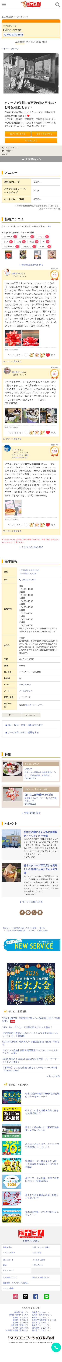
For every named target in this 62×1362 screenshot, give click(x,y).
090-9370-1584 (15, 34)
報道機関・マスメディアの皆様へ (16, 1283)
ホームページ (25, 685)
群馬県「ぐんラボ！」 (21, 1323)
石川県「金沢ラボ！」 (21, 1328)
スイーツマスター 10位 (20, 455)
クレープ (15, 49)
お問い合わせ (37, 1265)
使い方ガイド (8, 1260)
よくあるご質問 (38, 1260)
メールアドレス (26, 691)
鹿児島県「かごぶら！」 (41, 1328)
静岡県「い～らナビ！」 (41, 1325)
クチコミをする (45, 134)
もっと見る (54, 1076)
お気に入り (32, 141)
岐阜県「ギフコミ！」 (21, 1320)
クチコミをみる (19, 134)
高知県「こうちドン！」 (41, 1330)
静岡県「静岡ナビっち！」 (19, 1315)
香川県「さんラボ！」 (40, 1323)
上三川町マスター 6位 (20, 457)
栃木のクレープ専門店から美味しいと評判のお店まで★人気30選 (40, 869)
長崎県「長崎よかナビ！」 (42, 1315)
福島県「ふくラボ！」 (21, 1317)
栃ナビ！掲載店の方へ (41, 1277)
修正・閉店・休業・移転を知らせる (25, 725)
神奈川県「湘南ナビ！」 (20, 1325)
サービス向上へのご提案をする (23, 732)
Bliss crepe (12, 30)
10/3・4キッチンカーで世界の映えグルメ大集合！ (27, 1027)
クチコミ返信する (13, 361)
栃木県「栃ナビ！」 (22, 1312)
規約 (5, 1265)
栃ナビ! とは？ (32, 1241)
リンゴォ (15, 449)
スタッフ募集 (8, 1288)
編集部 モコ (17, 273)
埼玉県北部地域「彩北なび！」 (18, 1330)
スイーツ (5, 49)
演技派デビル (17, 372)
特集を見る (7, 1247)
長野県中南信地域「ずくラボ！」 (45, 1320)
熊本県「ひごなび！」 (40, 1312)
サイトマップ (8, 1270)
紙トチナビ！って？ (34, 705)
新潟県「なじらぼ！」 (40, 1317)
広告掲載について (10, 1277)
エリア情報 (36, 1253)
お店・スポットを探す (41, 1247)
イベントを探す (9, 1253)
